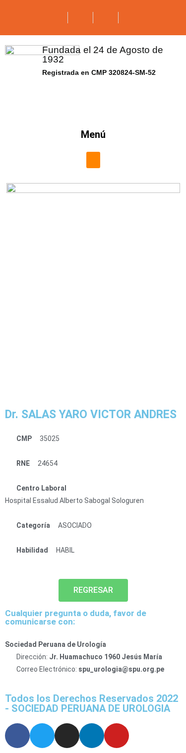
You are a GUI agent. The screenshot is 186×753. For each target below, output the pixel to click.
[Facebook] (17, 735)
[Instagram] (67, 735)
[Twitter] (42, 735)
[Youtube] (116, 735)
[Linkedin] (91, 735)
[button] (93, 160)
